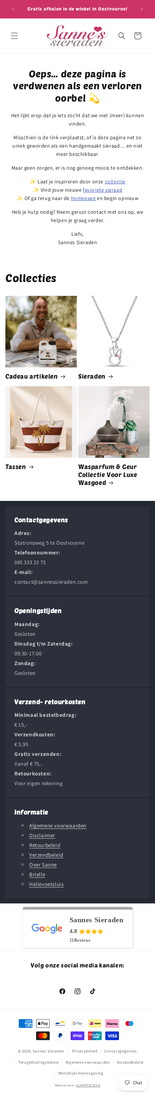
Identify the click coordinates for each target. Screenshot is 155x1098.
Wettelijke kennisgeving (80, 1073)
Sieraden (92, 376)
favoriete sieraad (102, 189)
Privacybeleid (85, 1051)
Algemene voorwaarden (58, 825)
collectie (115, 181)
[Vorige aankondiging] (13, 9)
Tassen (15, 466)
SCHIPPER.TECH (88, 1085)
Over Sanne (43, 864)
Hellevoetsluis (46, 884)
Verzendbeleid (46, 854)
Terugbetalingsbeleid (38, 1062)
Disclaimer (42, 835)
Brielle (37, 874)
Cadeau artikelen (31, 376)
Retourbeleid (44, 845)
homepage (83, 198)
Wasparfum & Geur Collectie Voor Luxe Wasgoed (107, 474)
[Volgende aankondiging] (142, 9)
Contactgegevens (120, 1051)
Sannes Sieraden (49, 1051)
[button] (14, 36)
